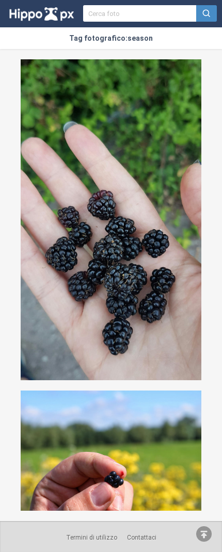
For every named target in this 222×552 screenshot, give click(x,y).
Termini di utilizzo (91, 537)
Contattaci (141, 537)
